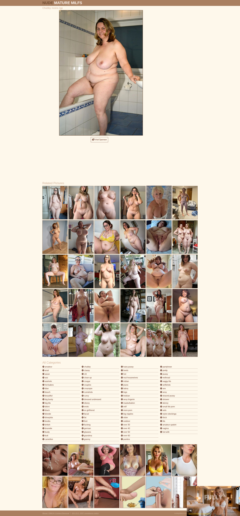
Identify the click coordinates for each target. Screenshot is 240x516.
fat (85, 417)
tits (163, 421)
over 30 (126, 425)
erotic (86, 407)
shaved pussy (168, 396)
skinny (165, 403)
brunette (48, 428)
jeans (125, 385)
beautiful (48, 396)
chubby (87, 367)
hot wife (166, 432)
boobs (47, 421)
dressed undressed (92, 399)
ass (46, 378)
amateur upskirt (169, 425)
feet (85, 421)
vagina (165, 428)
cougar (87, 381)
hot (124, 374)
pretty (165, 370)
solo (164, 410)
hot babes (49, 385)
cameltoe (48, 439)
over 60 (126, 436)
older (125, 417)
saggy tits (166, 381)
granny (87, 439)
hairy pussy (128, 367)
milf (124, 407)
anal (46, 370)
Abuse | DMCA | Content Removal (55, 513)
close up (88, 378)
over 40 (126, 428)
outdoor (126, 421)
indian (126, 381)
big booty (48, 399)
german (87, 428)
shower (165, 399)
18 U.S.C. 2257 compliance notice (85, 513)
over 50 (126, 432)
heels (125, 370)
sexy (164, 392)
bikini (47, 407)
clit (85, 374)
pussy (165, 374)
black (47, 410)
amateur (48, 367)
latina (125, 388)
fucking (87, 425)
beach (47, 392)
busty (47, 432)
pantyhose (167, 367)
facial (86, 414)
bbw (46, 388)
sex (164, 388)
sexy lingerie (129, 399)
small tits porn (168, 407)
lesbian (126, 396)
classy (87, 370)
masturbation (129, 403)
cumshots (88, 392)
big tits (47, 403)
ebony (87, 403)
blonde (47, 414)
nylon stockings (169, 414)
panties (126, 439)
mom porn (127, 410)
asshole (48, 381)
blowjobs (48, 417)
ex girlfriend (89, 410)
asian (47, 374)
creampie (88, 388)
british (47, 425)
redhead (166, 378)
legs (125, 392)
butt (46, 436)
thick (164, 417)
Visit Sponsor (100, 140)
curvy (86, 396)
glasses (87, 432)
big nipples (128, 414)
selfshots (166, 385)
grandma (88, 436)
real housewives (130, 378)
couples (87, 385)
